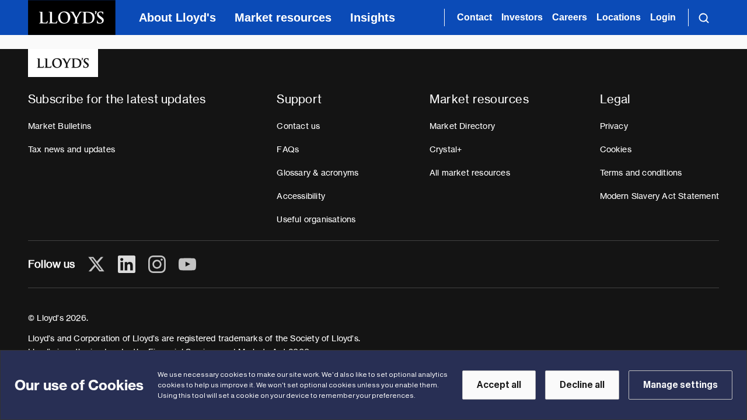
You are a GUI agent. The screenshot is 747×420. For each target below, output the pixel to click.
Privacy (614, 126)
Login (663, 17)
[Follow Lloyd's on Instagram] (157, 264)
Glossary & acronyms (317, 172)
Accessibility (301, 196)
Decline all (582, 385)
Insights (372, 17)
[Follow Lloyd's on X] (96, 264)
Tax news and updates (71, 149)
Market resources (283, 17)
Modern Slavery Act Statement (660, 196)
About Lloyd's (177, 17)
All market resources (470, 172)
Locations (618, 17)
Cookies (615, 149)
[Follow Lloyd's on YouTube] (187, 264)
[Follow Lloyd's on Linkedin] (126, 264)
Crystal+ (446, 149)
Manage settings (680, 385)
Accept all (499, 385)
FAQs (288, 149)
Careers (569, 17)
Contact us (298, 126)
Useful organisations (316, 219)
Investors (522, 17)
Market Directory (462, 126)
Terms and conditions (641, 172)
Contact (474, 17)
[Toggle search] (704, 17)
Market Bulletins (59, 126)
